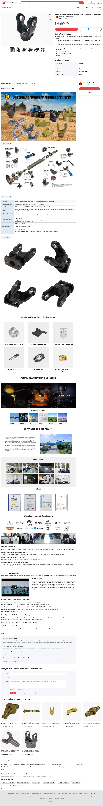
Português (46, 796)
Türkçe (86, 796)
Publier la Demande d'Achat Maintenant (44, 693)
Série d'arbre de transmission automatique (35, 764)
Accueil (2, 10)
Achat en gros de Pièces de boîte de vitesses (12, 785)
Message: (7, 681)
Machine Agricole (29, 10)
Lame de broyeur (80, 764)
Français (30, 796)
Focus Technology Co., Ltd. (51, 798)
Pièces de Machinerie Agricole (41, 10)
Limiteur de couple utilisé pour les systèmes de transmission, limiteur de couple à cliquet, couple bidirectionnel (50, 723)
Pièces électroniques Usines (8, 782)
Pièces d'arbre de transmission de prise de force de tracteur (14, 764)
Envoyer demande (66, 29)
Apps (92, 7)
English (10, 796)
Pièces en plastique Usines (63, 782)
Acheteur (79, 7)
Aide (87, 7)
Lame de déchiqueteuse (6, 766)
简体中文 (15, 796)
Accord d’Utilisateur (26, 793)
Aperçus (80, 793)
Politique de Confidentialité (37, 793)
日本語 (25, 796)
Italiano (51, 796)
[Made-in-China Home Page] (9, 2)
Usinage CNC (29, 766)
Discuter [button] (91, 29)
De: (8, 673)
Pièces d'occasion (36, 782)
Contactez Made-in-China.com (49, 793)
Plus (2, 788)
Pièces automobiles (56, 764)
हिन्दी (77, 796)
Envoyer (13, 693)
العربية (67, 796)
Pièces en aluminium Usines (49, 782)
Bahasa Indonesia (98, 796)
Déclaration (18, 793)
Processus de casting (56, 766)
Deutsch (40, 796)
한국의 (62, 796)
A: (8, 677)
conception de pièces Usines (23, 782)
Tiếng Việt (91, 796)
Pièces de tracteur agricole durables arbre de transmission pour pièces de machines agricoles (31, 723)
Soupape (3, 769)
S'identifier (99, 3)
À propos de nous (11, 793)
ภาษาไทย (81, 796)
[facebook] (91, 793)
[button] (77, 2)
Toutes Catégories (7, 7)
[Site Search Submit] (81, 2)
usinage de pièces (76, 782)
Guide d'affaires (86, 793)
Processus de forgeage (82, 766)
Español (35, 796)
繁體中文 (20, 796)
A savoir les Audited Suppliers (71, 793)
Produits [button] (24, 3)
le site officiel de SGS (34, 575)
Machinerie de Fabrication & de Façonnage (15, 10)
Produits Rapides (60, 793)
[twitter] (94, 793)
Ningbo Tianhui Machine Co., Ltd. (66, 16)
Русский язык (57, 796)
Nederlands (72, 796)
